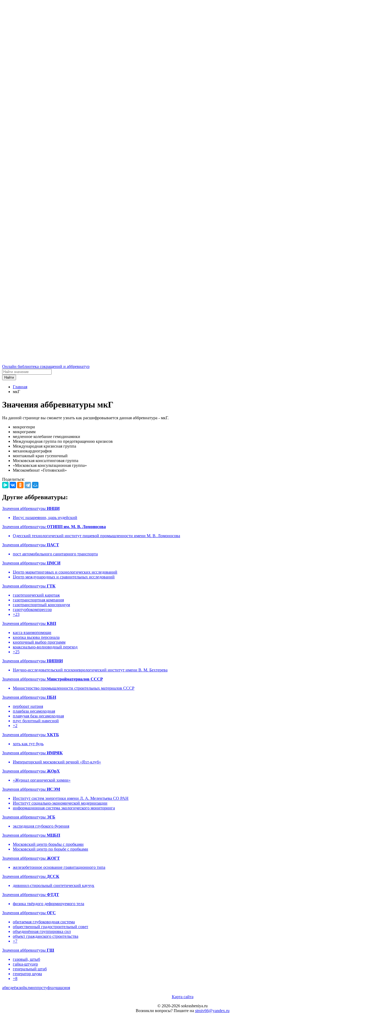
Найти (9, 377)
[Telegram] (28, 485)
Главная (20, 387)
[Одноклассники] (20, 485)
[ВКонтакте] (13, 485)
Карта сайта (182, 996)
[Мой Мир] (35, 485)
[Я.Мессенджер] (5, 485)
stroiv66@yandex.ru (212, 1010)
